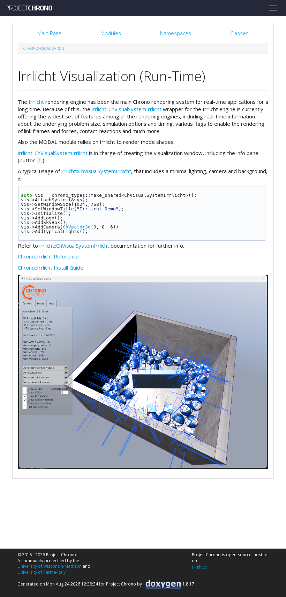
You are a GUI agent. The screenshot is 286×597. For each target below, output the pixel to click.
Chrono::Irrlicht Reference (48, 256)
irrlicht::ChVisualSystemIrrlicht (126, 109)
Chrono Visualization (43, 48)
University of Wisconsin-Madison (49, 566)
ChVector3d (77, 227)
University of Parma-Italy (41, 572)
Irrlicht (36, 101)
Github (200, 567)
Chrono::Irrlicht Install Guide (50, 267)
